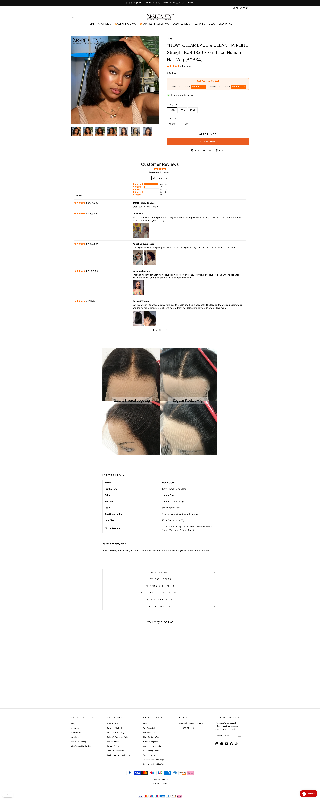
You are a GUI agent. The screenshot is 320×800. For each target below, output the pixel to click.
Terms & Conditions (115, 751)
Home (91, 23)
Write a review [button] (160, 178)
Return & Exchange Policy (160, 593)
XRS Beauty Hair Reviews (81, 746)
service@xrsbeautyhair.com (191, 723)
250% (193, 110)
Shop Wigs (104, 23)
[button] (173, 66)
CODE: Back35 (198, 87)
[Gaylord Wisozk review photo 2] (150, 318)
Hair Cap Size (159, 572)
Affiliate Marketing (78, 742)
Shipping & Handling (160, 586)
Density (172, 105)
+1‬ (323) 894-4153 (187, 728)
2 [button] (156, 330)
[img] (79, 203)
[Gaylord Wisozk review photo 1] (138, 318)
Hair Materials (149, 732)
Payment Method (160, 579)
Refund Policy (113, 742)
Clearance (225, 23)
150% (172, 110)
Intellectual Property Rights (118, 755)
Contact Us (76, 732)
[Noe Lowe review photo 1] (137, 230)
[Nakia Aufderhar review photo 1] (138, 287)
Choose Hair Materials (152, 746)
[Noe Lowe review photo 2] (145, 230)
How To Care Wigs (159, 599)
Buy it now (207, 141)
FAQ (145, 723)
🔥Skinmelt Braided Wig (154, 23)
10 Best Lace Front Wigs (153, 760)
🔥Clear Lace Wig (125, 23)
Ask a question (160, 606)
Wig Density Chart (151, 751)
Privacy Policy (113, 746)
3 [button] (160, 330)
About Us (75, 728)
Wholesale (75, 737)
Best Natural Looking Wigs (154, 764)
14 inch (184, 124)
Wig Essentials (149, 728)
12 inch (172, 124)
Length (172, 119)
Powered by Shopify (160, 783)
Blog (212, 23)
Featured (199, 23)
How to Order (113, 723)
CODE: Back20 (238, 87)
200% (182, 110)
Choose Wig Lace (150, 742)
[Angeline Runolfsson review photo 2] (150, 257)
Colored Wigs (181, 23)
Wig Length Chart (150, 755)
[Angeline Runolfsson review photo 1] (138, 257)
